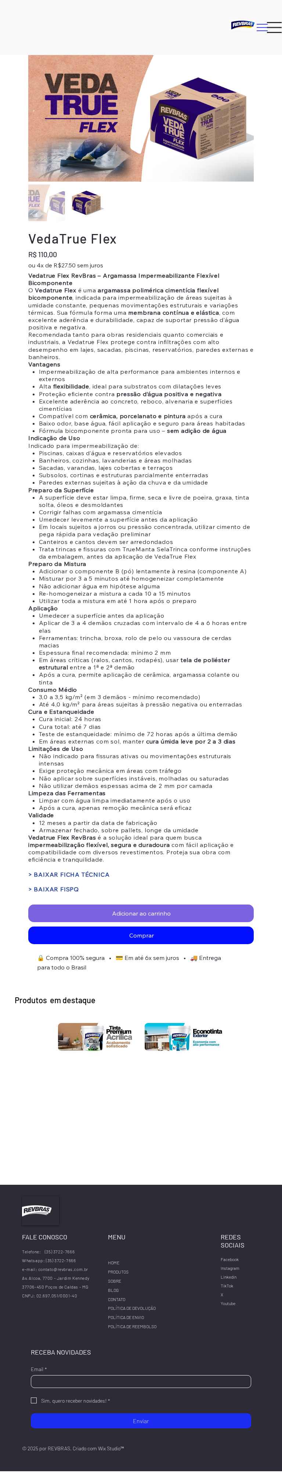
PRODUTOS (118, 1271)
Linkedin (228, 1276)
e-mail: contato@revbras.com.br (55, 1269)
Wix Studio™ (111, 1448)
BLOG (113, 1290)
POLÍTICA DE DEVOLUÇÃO (132, 1308)
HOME (113, 1262)
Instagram (230, 1268)
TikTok (227, 1285)
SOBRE (114, 1280)
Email (39, 1369)
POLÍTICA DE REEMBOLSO (132, 1326)
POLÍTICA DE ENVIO (126, 1317)
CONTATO (116, 1299)
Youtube (228, 1303)
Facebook (230, 1259)
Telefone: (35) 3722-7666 (48, 1251)
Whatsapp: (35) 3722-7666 (49, 1260)
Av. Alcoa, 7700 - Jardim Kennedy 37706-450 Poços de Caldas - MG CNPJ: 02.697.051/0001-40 (56, 1286)
